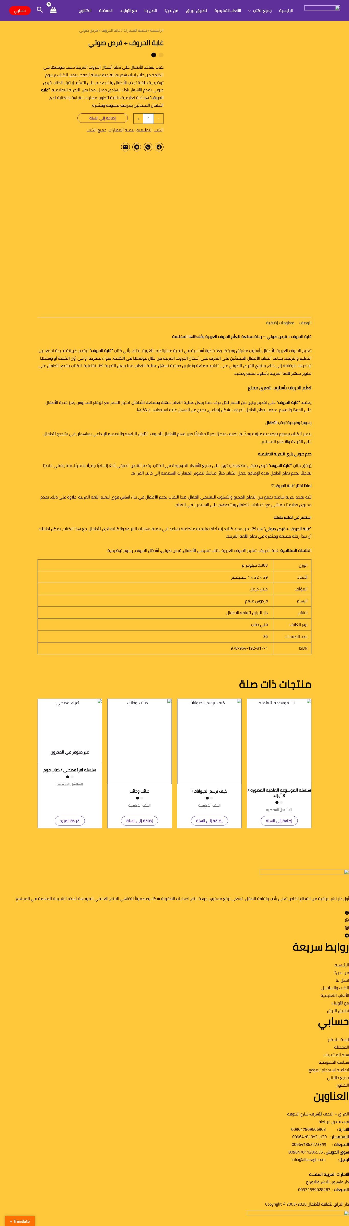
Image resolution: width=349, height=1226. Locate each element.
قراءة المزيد (69, 820)
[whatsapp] (347, 921)
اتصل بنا (150, 10)
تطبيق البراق (196, 10)
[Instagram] (347, 928)
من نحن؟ (171, 10)
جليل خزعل (259, 589)
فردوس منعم (256, 601)
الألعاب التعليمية (228, 10)
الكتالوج (85, 10)
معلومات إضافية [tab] (280, 322)
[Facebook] (347, 913)
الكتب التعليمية (150, 130)
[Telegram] (347, 936)
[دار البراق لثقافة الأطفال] (322, 10)
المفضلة (106, 10)
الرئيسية (286, 10)
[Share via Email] (125, 147)
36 (265, 636)
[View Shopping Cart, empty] (53, 10)
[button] (250, 10)
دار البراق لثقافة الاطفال (247, 612)
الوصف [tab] (305, 322)
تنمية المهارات (135, 30)
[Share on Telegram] (136, 147)
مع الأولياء (128, 10)
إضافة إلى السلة (102, 118)
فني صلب (259, 624)
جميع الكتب (262, 10)
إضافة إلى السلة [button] (279, 820)
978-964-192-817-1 (249, 648)
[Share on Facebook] (159, 147)
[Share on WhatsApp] (148, 147)
